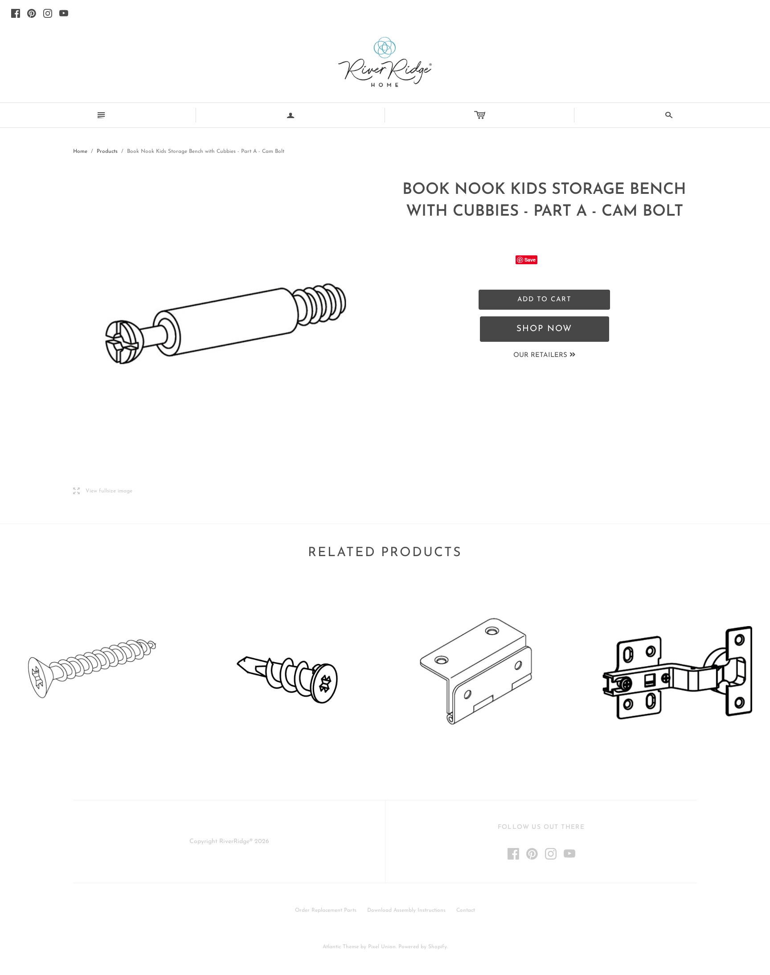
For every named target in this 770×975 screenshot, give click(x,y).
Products (107, 151)
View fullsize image (102, 491)
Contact (465, 910)
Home (80, 151)
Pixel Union (382, 947)
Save (530, 259)
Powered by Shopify (422, 947)
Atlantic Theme (341, 947)
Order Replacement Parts (325, 910)
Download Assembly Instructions (406, 910)
